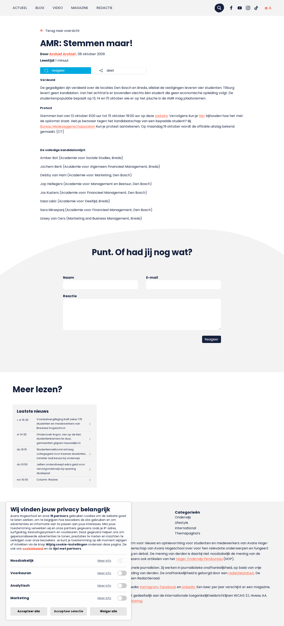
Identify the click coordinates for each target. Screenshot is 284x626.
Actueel (20, 7)
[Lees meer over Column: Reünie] (54, 480)
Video (58, 7)
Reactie (70, 296)
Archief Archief (62, 54)
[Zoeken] (219, 7)
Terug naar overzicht (62, 30)
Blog (39, 7)
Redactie (104, 7)
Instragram (149, 587)
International (185, 528)
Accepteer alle (28, 611)
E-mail (152, 277)
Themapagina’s (187, 533)
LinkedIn (188, 587)
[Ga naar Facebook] (231, 8)
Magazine (79, 7)
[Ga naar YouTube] (240, 8)
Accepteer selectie (68, 611)
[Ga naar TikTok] (256, 8)
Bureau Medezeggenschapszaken (67, 126)
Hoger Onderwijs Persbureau (199, 558)
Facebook (168, 587)
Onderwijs (183, 517)
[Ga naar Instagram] (248, 8)
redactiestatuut (241, 573)
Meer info (104, 561)
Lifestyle (181, 522)
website (161, 115)
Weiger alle (108, 611)
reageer (58, 70)
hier (202, 115)
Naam (68, 277)
